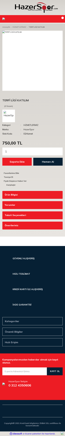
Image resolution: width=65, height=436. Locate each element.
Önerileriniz (11, 225)
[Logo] (36, 7)
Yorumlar (10, 205)
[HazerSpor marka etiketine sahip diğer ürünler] (8, 116)
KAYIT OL (55, 371)
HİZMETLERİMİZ (31, 125)
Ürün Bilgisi (11, 194)
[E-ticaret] (32, 433)
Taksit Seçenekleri (15, 215)
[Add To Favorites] (32, 173)
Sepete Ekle (17, 161)
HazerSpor (29, 129)
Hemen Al (48, 161)
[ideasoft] (16, 433)
